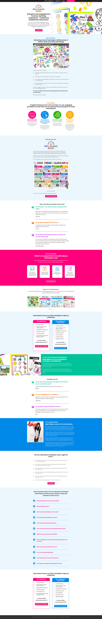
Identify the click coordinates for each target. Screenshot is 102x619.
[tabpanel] (33, 301)
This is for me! (51, 483)
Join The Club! (39, 30)
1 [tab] (48, 309)
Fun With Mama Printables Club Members (39, 8)
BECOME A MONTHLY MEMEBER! (41, 346)
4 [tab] (52, 309)
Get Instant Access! (51, 281)
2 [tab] (49, 309)
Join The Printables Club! (51, 196)
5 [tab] (53, 309)
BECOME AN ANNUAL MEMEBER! (60, 348)
